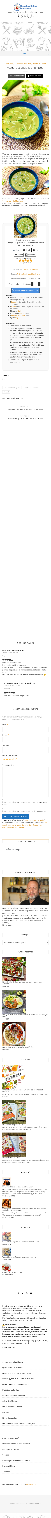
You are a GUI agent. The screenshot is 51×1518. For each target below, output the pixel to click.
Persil (22, 313)
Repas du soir (39, 64)
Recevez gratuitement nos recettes (16, 1460)
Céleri (20, 311)
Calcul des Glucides (10, 1401)
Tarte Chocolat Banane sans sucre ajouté (19, 1257)
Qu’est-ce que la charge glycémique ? (17, 1373)
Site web (5, 745)
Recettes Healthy (23, 64)
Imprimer (16, 250)
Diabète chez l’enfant (10, 1390)
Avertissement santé (27, 1336)
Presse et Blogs (8, 1466)
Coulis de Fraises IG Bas (12, 1272)
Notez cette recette (16, 76)
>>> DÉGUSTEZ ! (7, 1244)
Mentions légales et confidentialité (16, 1443)
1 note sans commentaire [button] (34, 820)
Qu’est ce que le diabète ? (12, 1367)
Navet (13, 306)
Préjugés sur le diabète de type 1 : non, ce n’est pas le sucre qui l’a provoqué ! (24, 1209)
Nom (5, 724)
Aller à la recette (35, 76)
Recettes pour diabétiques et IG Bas (16, 1306)
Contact (5, 1455)
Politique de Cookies (10, 1449)
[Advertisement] (25, 36)
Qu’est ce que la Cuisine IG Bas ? (15, 1384)
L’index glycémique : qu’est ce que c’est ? (18, 1378)
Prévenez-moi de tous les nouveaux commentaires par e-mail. (24, 803)
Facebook (31, 255)
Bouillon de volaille (18, 315)
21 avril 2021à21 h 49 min (10, 653)
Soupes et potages (31, 269)
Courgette (21, 297)
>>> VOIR (5, 986)
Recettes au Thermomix (31, 388)
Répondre (5, 656)
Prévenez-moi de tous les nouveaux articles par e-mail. (24, 811)
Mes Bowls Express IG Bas (13, 1124)
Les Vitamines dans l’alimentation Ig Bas (18, 1423)
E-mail (5, 735)
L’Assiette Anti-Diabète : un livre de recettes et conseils (22, 1091)
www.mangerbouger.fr (20, 1343)
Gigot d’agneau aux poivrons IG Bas (18, 1047)
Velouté (6, 392)
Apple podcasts (8, 1347)
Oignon (18, 318)
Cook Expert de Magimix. (12, 201)
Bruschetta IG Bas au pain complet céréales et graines (22, 983)
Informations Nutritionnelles (14, 1395)
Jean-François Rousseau (14, 398)
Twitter (20, 255)
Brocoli (13, 302)
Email (27, 250)
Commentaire (8, 765)
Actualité (5, 1412)
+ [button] (39, 284)
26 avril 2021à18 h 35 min (12, 685)
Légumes (9, 64)
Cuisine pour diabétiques (12, 1362)
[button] (20, 260)
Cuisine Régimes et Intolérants (28, 274)
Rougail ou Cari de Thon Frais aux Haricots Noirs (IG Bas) (25, 1015)
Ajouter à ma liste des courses (26, 290)
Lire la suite (7, 925)
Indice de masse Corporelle (13, 1406)
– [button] (32, 284)
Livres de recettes (9, 1418)
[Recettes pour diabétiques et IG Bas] (25, 11)
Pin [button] (36, 250)
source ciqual (31, 1485)
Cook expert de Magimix (12, 388)
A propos (6, 1471)
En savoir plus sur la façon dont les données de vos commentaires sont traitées (24, 825)
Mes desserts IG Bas (11, 1157)
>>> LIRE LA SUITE (8, 1196)
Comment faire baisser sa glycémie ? (17, 1187)
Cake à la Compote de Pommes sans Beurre (20, 1242)
